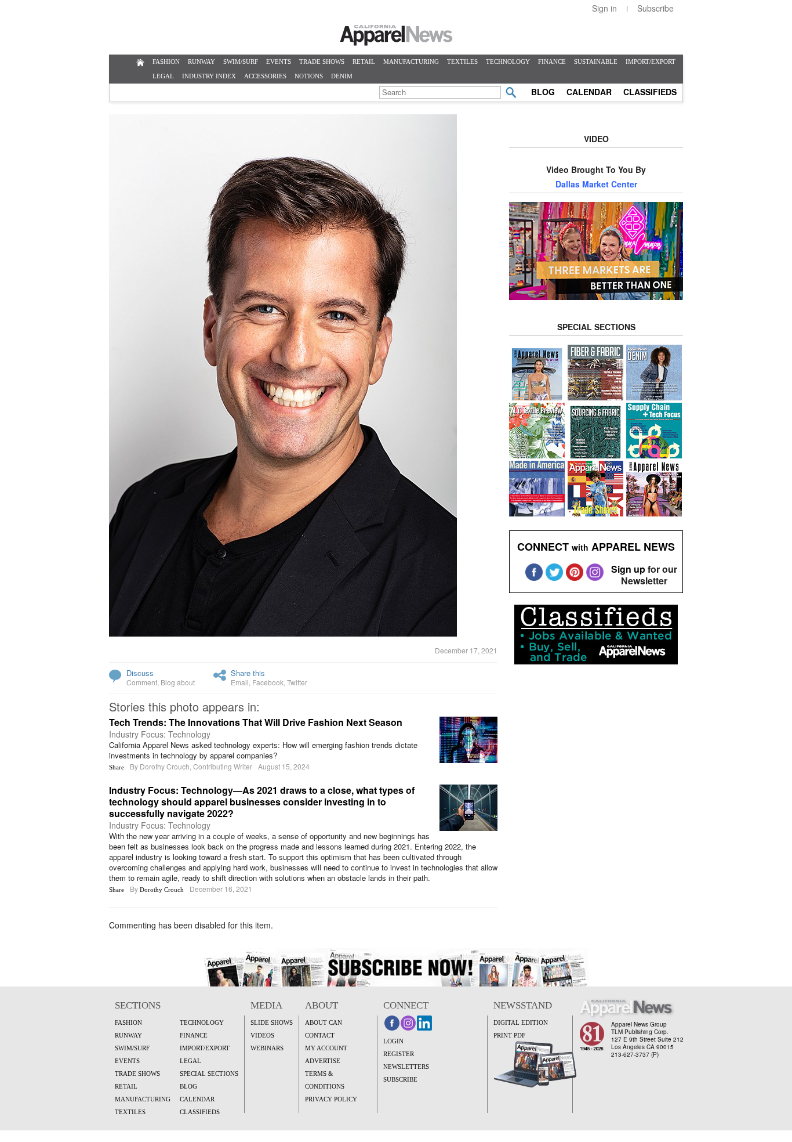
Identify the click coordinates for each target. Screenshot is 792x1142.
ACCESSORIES (265, 76)
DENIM (342, 76)
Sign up (628, 569)
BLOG (543, 91)
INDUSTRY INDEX (209, 76)
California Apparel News (396, 35)
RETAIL (364, 61)
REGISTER (398, 1053)
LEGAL (163, 76)
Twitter (297, 682)
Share (116, 767)
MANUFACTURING (411, 61)
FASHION (166, 61)
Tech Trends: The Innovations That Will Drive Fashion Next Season (255, 722)
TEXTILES (462, 61)
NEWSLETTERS (406, 1066)
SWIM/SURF (240, 61)
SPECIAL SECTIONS (209, 1073)
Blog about (178, 682)
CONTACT (320, 1035)
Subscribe (655, 8)
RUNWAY (201, 61)
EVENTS (278, 61)
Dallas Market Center (596, 184)
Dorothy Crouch (162, 889)
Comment (141, 682)
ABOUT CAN (323, 1022)
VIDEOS (262, 1035)
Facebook (268, 682)
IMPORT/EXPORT (650, 61)
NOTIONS (309, 76)
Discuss (140, 672)
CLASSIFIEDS (650, 91)
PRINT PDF (509, 1035)
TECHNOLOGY (508, 61)
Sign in (604, 8)
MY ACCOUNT (326, 1048)
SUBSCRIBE (400, 1079)
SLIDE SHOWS (271, 1022)
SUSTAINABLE (595, 61)
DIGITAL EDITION (520, 1022)
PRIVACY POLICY (331, 1099)
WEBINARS (267, 1048)
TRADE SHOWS (321, 61)
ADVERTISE (322, 1060)
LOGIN (393, 1041)
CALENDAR (589, 91)
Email (240, 682)
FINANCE (552, 61)
